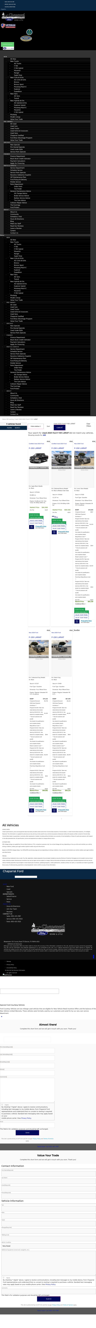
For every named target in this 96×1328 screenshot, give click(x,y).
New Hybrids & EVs (17, 101)
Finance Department (17, 156)
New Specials (15, 145)
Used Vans (14, 133)
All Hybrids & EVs (20, 103)
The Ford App (15, 205)
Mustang (13, 115)
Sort (48, 426)
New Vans (14, 94)
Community (14, 214)
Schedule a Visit (16, 217)
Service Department (17, 168)
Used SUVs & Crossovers (19, 131)
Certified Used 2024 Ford (59, 443)
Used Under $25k (16, 149)
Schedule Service (16, 170)
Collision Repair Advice (18, 203)
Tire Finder (18, 189)
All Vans (17, 96)
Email (1, 1121)
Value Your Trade (16, 119)
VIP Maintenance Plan (18, 177)
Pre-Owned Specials (17, 147)
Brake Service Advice (21, 196)
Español (3, 9)
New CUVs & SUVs (17, 77)
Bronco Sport (19, 84)
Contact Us (14, 233)
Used (16, 419)
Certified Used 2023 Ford (36, 443)
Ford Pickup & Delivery (18, 179)
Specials (7, 142)
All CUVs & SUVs (20, 80)
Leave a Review (16, 228)
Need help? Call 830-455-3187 (48, 1146)
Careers (13, 231)
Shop (5, 884)
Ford (27, 419)
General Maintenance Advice (20, 191)
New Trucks (14, 61)
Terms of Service (48, 1139)
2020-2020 (22, 419)
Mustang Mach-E (20, 87)
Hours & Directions (17, 219)
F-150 (16, 66)
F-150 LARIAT (35, 448)
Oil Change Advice (20, 193)
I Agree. (7, 1104)
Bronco (16, 82)
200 (44, 435)
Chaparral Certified (17, 135)
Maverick (17, 70)
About (6, 210)
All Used (13, 124)
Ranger (16, 73)
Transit (16, 98)
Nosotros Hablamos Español (20, 175)
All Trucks (17, 63)
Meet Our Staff (15, 224)
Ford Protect (14, 207)
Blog (12, 221)
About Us (13, 212)
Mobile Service (15, 182)
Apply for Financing (17, 163)
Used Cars (14, 126)
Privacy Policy (26, 1118)
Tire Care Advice (20, 200)
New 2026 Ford (78, 443)
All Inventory (10, 419)
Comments (4, 1288)
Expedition (18, 91)
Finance (7, 154)
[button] (7, 44)
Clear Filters (89, 425)
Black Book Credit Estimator (20, 159)
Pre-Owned (8, 121)
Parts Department (16, 184)
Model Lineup (15, 117)
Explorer (17, 89)
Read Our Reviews (17, 226)
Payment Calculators (17, 161)
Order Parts (18, 186)
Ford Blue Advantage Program (21, 138)
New (5, 57)
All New (13, 59)
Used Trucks (14, 128)
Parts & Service (10, 165)
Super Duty (18, 75)
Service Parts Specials (18, 152)
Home (4, 419)
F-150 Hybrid (18, 68)
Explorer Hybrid (19, 105)
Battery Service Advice (22, 198)
